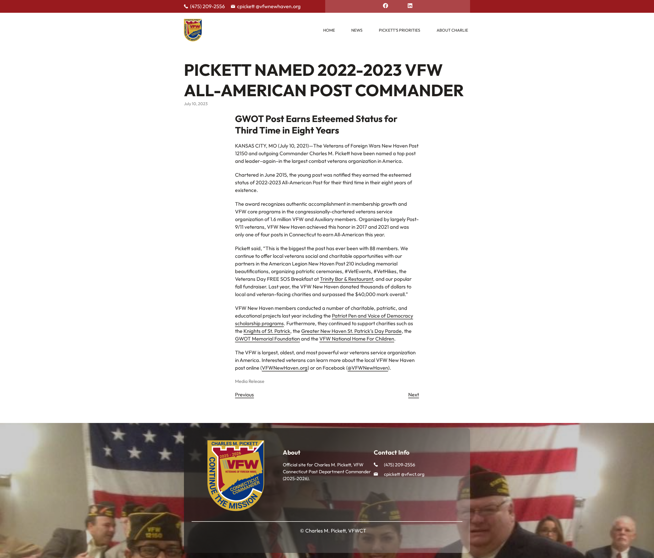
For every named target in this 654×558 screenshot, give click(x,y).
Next (413, 394)
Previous (244, 394)
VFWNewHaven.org (285, 368)
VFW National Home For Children (356, 338)
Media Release (249, 381)
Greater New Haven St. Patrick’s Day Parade (351, 331)
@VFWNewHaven (368, 368)
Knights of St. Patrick (266, 331)
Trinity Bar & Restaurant (346, 279)
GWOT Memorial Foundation (267, 338)
